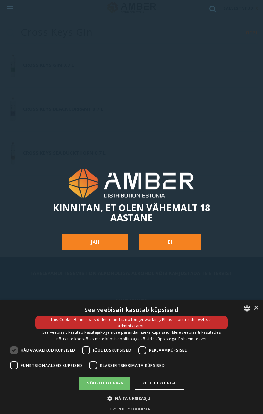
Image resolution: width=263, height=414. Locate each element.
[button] (131, 398)
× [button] (255, 308)
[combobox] (247, 308)
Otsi (252, 33)
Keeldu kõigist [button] (159, 383)
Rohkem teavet (192, 338)
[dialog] (131, 357)
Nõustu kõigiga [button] (104, 383)
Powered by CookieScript (131, 408)
